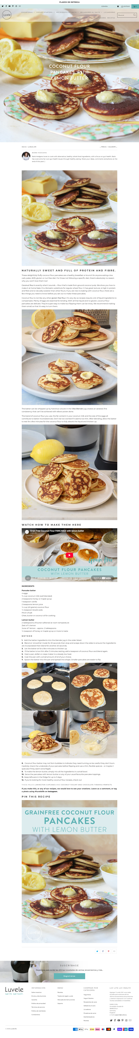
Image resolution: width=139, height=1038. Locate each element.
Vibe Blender (77, 409)
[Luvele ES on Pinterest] (13, 6)
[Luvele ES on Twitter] (2, 6)
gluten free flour (59, 298)
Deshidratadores (89, 1017)
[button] (28, 12)
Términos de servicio (38, 1007)
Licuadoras (87, 1009)
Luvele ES (13, 1029)
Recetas (60, 992)
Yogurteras (87, 994)
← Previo (103, 147)
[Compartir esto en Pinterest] (108, 951)
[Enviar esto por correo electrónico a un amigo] (114, 951)
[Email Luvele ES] (19, 6)
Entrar (126, 6)
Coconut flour (28, 285)
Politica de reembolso (38, 1011)
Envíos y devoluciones (38, 996)
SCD (34, 278)
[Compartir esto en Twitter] (97, 951)
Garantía (34, 1000)
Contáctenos (35, 1014)
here (39, 288)
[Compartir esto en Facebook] (103, 951)
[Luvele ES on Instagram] (16, 6)
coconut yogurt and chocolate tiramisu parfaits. (86, 785)
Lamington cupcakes (45, 785)
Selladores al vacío (89, 1006)
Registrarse (69, 976)
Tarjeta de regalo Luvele (65, 996)
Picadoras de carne (90, 1013)
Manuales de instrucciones (66, 1000)
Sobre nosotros (36, 992)
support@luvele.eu (120, 1015)
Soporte (60, 1003)
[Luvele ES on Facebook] (6, 6)
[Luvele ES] (6, 15)
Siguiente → (112, 147)
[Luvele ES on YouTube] (9, 6)
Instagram (52, 791)
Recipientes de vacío (90, 1002)
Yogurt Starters (88, 998)
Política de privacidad (38, 1003)
